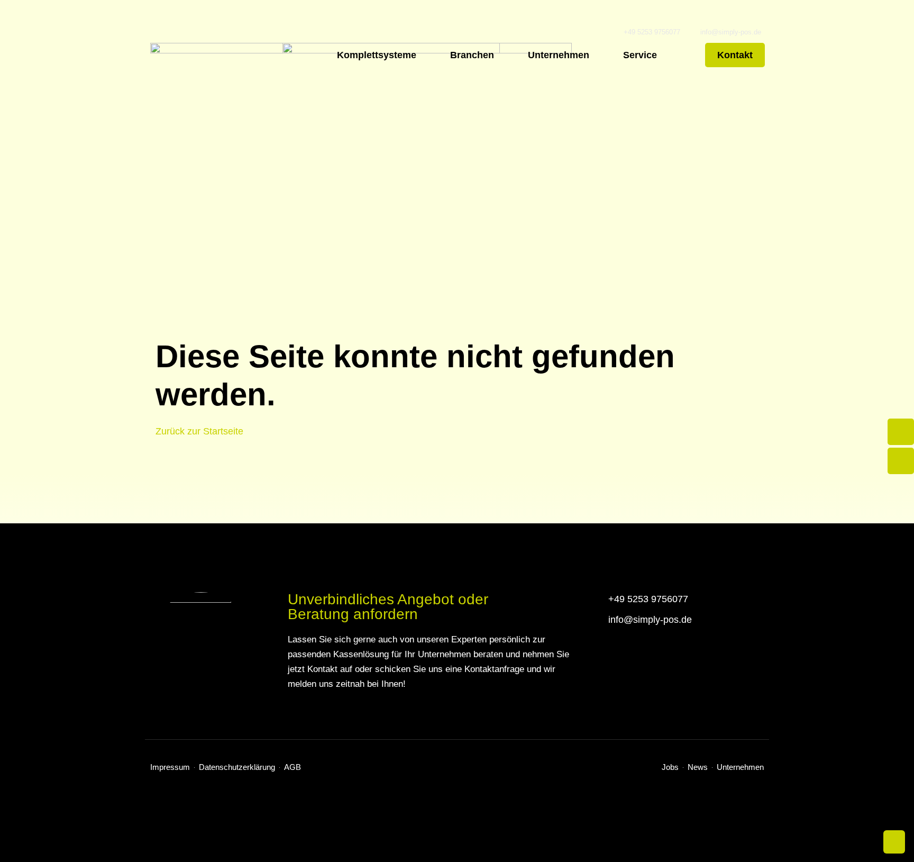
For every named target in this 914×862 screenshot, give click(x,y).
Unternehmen (558, 55)
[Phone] (901, 432)
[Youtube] (725, 788)
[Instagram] (708, 788)
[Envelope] (901, 461)
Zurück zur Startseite (199, 431)
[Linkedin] (759, 788)
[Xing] (742, 788)
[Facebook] (691, 788)
